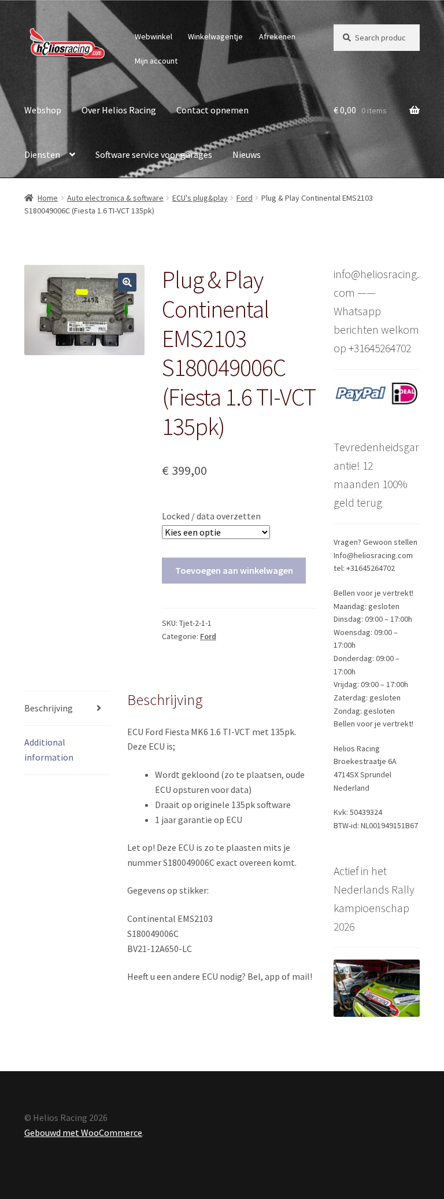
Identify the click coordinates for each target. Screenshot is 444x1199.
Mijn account (156, 61)
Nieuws (246, 154)
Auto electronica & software (115, 198)
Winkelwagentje (215, 36)
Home (48, 198)
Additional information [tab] (48, 749)
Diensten (42, 154)
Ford (244, 198)
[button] (127, 282)
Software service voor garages (153, 154)
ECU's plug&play (200, 198)
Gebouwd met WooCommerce (83, 1132)
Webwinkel (153, 36)
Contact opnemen (212, 110)
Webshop (42, 110)
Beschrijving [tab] (48, 708)
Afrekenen (277, 36)
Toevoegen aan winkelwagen (234, 570)
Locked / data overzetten (211, 516)
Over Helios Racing (119, 110)
